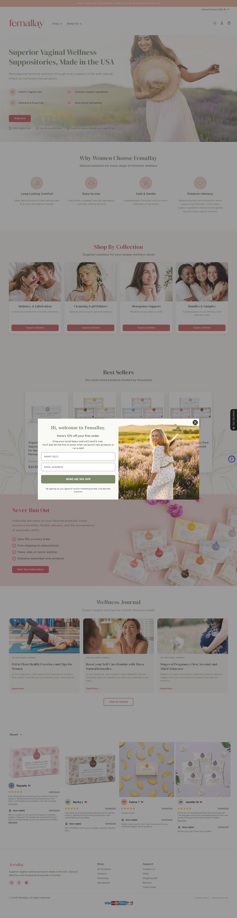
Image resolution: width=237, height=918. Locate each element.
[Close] (195, 422)
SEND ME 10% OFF (78, 479)
